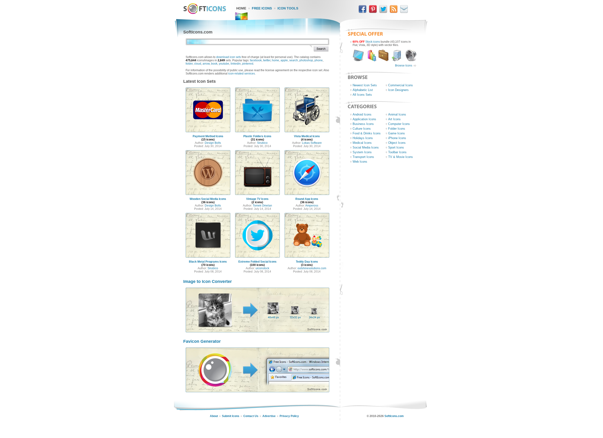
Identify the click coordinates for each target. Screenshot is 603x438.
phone (318, 60)
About (214, 416)
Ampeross (311, 205)
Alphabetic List (363, 90)
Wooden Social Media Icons (208, 199)
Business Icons (363, 124)
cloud (197, 63)
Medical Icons (362, 143)
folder (189, 63)
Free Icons (262, 8)
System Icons (362, 152)
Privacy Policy (289, 416)
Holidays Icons (363, 138)
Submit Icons (230, 416)
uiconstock (262, 268)
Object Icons (397, 143)
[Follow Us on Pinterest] (373, 12)
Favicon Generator (202, 341)
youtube (224, 63)
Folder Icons (396, 128)
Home (241, 8)
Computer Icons (399, 124)
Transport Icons (363, 157)
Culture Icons (362, 128)
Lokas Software (312, 143)
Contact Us (250, 416)
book (214, 63)
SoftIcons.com (394, 416)
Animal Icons (397, 114)
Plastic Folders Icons (257, 136)
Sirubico (262, 143)
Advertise (269, 416)
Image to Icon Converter (207, 281)
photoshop (306, 60)
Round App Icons (306, 199)
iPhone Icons (397, 138)
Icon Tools (287, 8)
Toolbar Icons (397, 152)
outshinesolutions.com (311, 268)
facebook (256, 60)
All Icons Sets (362, 94)
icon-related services (241, 73)
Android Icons (362, 114)
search (293, 60)
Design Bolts (213, 143)
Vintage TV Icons (257, 199)
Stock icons (372, 41)
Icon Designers (398, 90)
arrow (206, 63)
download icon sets (228, 57)
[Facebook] (362, 12)
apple (284, 60)
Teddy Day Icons (307, 261)
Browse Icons (403, 65)
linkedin (236, 63)
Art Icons (394, 119)
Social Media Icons (366, 147)
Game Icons (396, 133)
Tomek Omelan (262, 205)
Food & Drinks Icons (367, 133)
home (275, 60)
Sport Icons (396, 147)
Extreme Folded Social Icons (257, 261)
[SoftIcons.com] (204, 13)
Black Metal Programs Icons (208, 261)
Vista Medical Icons (307, 136)
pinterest (247, 63)
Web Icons (360, 161)
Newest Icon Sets (365, 85)
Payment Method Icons (208, 136)
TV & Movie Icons (400, 157)
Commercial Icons (400, 85)
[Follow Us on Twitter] (383, 12)
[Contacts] (404, 12)
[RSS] (393, 12)
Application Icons (364, 119)
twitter (266, 60)
